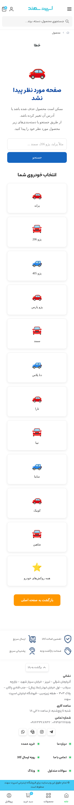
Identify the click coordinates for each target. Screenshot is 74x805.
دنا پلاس (37, 368)
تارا (37, 401)
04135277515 (61, 722)
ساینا (37, 469)
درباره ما (62, 744)
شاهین (37, 537)
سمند (37, 334)
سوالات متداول (57, 771)
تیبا (37, 435)
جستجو (37, 157)
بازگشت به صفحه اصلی (37, 600)
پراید (37, 198)
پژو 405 (37, 266)
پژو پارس (37, 300)
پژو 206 (37, 232)
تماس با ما (60, 757)
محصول (56, 33)
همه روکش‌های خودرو (37, 571)
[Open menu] (69, 9)
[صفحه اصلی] (67, 33)
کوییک (37, 503)
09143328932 (40, 722)
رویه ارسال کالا (26, 757)
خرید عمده (28, 744)
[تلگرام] (51, 732)
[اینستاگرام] (42, 732)
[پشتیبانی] (32, 732)
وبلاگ (31, 771)
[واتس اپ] (23, 732)
